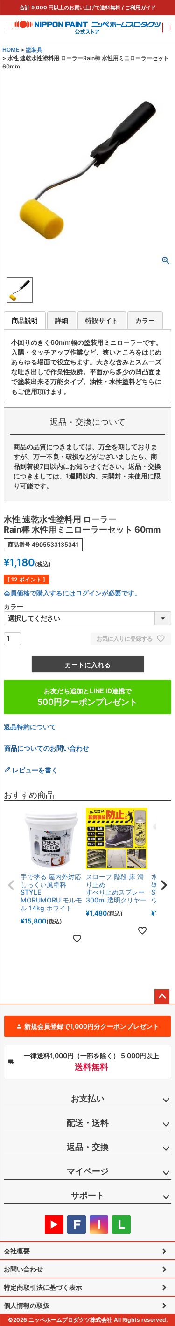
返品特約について (30, 727)
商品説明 (25, 320)
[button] (11, 885)
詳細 (61, 320)
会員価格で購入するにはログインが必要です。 (72, 593)
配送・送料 (88, 1123)
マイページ (88, 1171)
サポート (88, 1195)
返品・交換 (88, 1147)
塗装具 (34, 49)
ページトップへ (161, 996)
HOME (10, 49)
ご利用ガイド (140, 7)
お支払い (88, 1098)
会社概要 (17, 1251)
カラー (145, 320)
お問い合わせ (23, 1269)
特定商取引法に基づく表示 (43, 1287)
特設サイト (101, 320)
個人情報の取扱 (26, 1305)
